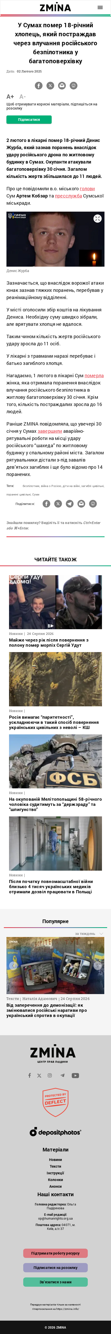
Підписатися (29, 119)
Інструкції (55, 1172)
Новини (55, 1159)
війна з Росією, (51, 486)
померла (94, 375)
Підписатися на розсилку (56, 1267)
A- (22, 96)
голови (87, 188)
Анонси (55, 1186)
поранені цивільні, (18, 494)
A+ (10, 96)
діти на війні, (72, 486)
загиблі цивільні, (92, 486)
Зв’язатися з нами (55, 1281)
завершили (50, 431)
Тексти (55, 1166)
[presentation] (13, 966)
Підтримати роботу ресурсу (55, 1253)
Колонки (55, 1179)
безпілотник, (31, 486)
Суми (35, 494)
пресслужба (68, 196)
